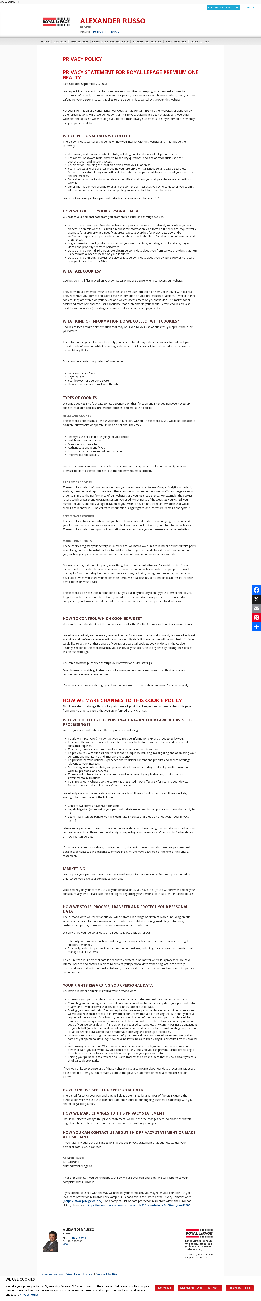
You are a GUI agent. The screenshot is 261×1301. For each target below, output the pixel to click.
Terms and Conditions (107, 1274)
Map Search (79, 41)
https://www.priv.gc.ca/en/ (82, 1201)
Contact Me (199, 41)
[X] (256, 599)
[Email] (256, 608)
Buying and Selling (147, 41)
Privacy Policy (29, 1294)
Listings (60, 41)
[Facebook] (256, 590)
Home (45, 41)
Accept (164, 1288)
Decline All (240, 1288)
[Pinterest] (256, 617)
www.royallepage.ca (52, 1274)
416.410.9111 (99, 31)
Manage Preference (200, 1288)
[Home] (56, 26)
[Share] (256, 626)
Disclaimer (87, 1274)
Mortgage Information (110, 41)
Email (115, 31)
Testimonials (176, 41)
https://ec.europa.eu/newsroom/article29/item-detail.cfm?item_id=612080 (138, 1205)
